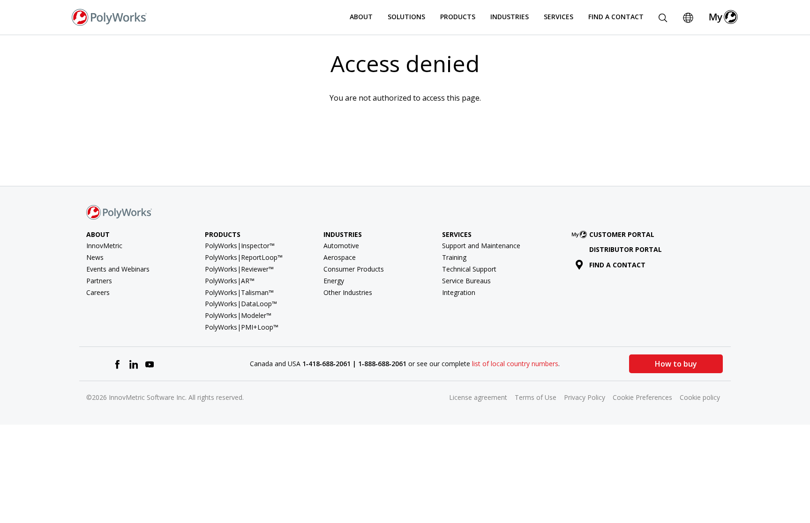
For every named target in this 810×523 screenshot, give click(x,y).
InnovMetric (104, 245)
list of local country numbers (515, 363)
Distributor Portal (625, 249)
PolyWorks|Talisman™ (239, 292)
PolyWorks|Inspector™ (240, 245)
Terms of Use (535, 397)
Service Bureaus (466, 280)
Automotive (341, 245)
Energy (333, 280)
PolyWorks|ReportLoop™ (244, 257)
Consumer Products (353, 269)
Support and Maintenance (481, 245)
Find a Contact (616, 16)
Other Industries (347, 292)
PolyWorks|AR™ (230, 280)
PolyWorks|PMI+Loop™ (241, 327)
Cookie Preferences (642, 397)
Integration (458, 292)
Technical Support (469, 269)
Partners (99, 280)
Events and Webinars (118, 269)
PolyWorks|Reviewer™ (239, 269)
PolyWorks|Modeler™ (238, 315)
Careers (98, 292)
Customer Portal (621, 234)
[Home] (109, 16)
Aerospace (339, 257)
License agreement (478, 397)
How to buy (676, 364)
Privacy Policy (584, 397)
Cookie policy (700, 397)
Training (454, 257)
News (95, 257)
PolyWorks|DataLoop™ (241, 303)
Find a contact (617, 264)
